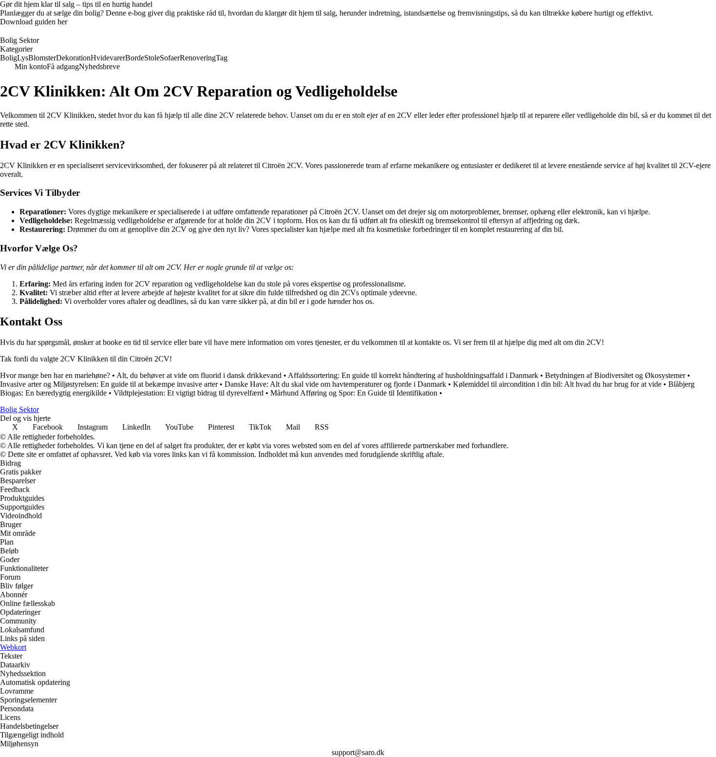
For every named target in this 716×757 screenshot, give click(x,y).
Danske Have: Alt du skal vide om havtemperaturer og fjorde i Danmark (335, 384)
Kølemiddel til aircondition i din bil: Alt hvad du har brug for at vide (557, 384)
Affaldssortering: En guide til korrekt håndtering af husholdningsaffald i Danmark (413, 375)
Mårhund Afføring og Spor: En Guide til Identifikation (353, 393)
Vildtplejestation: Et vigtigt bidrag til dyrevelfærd (188, 393)
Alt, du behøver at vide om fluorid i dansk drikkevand (199, 375)
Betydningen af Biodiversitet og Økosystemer (615, 375)
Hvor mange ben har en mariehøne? (55, 375)
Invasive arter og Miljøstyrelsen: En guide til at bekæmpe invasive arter (109, 384)
